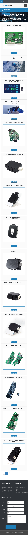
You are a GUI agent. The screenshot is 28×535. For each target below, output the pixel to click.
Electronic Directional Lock (6, 488)
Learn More (14, 53)
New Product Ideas (20, 487)
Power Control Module (7, 490)
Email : (4, 512)
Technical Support (20, 490)
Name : (3, 509)
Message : (4, 519)
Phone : (3, 505)
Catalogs (4, 486)
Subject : (4, 502)
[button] (1, 1)
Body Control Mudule (7, 491)
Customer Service (20, 486)
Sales (17, 489)
